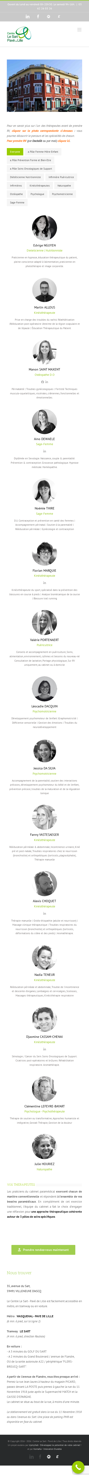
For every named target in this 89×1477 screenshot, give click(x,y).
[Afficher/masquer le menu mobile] (79, 29)
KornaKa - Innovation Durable (48, 1448)
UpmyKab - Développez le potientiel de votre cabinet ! (55, 1445)
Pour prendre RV (17, 141)
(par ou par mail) (42, 141)
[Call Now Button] (78, 1467)
